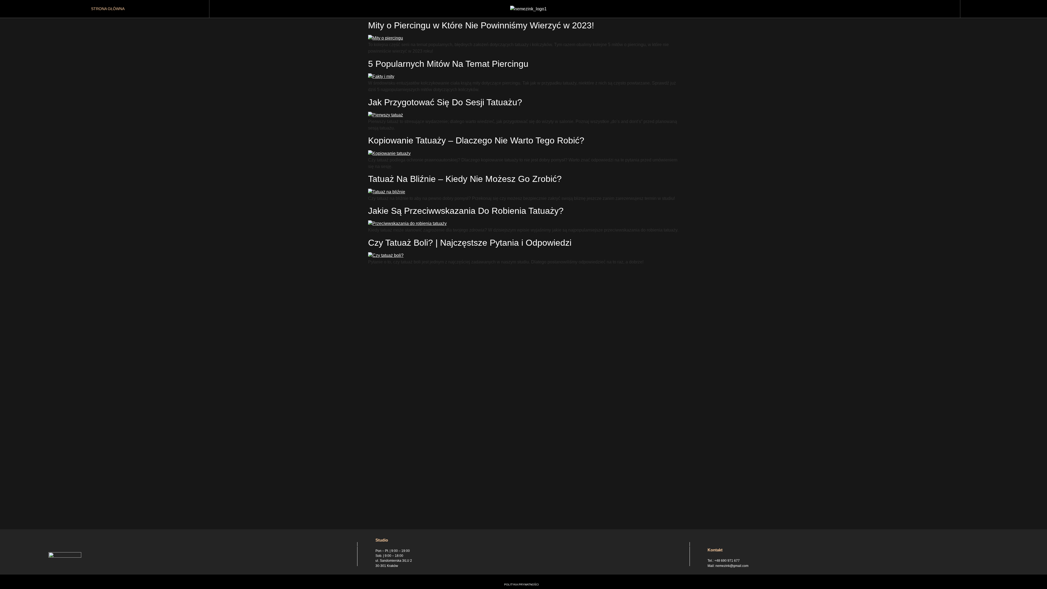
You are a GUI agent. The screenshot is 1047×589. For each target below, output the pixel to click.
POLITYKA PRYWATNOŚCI (521, 584)
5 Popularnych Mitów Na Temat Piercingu (448, 64)
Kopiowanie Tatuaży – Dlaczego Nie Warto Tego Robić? (476, 140)
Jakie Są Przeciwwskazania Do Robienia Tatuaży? (466, 211)
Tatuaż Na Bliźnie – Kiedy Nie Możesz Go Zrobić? (465, 179)
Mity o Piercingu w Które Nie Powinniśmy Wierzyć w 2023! (481, 25)
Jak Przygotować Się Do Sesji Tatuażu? (445, 102)
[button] (1002, 9)
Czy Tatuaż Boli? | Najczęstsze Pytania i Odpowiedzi (469, 243)
